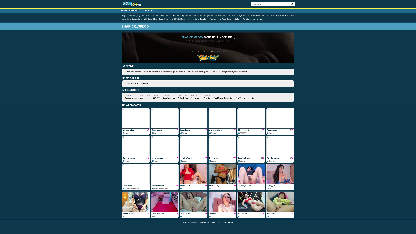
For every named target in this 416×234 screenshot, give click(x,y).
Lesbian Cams (137, 19)
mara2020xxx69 (158, 186)
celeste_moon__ (130, 158)
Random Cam (135, 10)
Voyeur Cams (258, 19)
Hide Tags (150, 10)
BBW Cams (165, 16)
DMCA (213, 222)
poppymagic (272, 130)
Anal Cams (145, 16)
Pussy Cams (226, 19)
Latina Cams (126, 19)
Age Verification (228, 222)
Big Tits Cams (187, 16)
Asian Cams (155, 16)
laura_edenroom (159, 158)
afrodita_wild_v (215, 130)
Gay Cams (270, 16)
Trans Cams (247, 19)
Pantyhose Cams (193, 19)
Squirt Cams (237, 19)
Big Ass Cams (175, 16)
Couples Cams (220, 16)
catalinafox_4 (186, 158)
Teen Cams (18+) (134, 16)
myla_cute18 (243, 130)
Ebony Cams (241, 16)
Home (124, 10)
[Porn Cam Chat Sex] (132, 4)
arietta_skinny (273, 158)
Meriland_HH (185, 186)
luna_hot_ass (244, 158)
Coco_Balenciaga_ (159, 214)
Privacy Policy (192, 222)
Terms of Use (204, 222)
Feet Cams (251, 16)
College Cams (209, 16)
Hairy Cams (280, 16)
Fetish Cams (260, 16)
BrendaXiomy (272, 214)
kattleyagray (157, 130)
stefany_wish (128, 130)
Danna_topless (129, 214)
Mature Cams (158, 19)
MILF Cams (148, 19)
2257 (219, 222)
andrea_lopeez (244, 186)
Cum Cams (231, 16)
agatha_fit (242, 214)
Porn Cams (204, 19)
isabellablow (185, 130)
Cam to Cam (197, 16)
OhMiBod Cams (179, 19)
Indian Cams (289, 16)
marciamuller (128, 186)
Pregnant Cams (215, 19)
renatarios (213, 158)
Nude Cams (168, 19)
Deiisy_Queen (272, 186)
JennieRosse (214, 214)
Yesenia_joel (185, 214)
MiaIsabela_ (214, 186)
